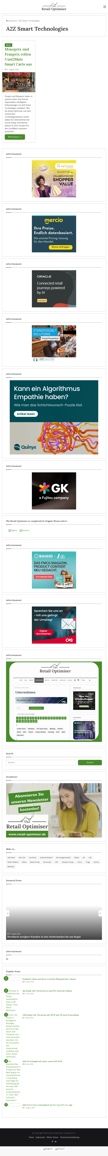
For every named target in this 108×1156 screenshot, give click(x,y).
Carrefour (32, 858)
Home (31, 1137)
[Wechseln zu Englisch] (48, 1149)
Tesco (79, 862)
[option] (54, 913)
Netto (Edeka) (13, 862)
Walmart (11, 867)
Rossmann (47, 862)
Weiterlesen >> (15, 137)
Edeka (76, 858)
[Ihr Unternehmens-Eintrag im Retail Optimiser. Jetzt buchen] (54, 701)
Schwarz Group (67, 862)
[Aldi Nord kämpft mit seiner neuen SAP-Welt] (13, 1081)
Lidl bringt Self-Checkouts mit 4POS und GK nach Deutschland (51, 1015)
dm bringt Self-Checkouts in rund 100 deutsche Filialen (47, 991)
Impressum (40, 1137)
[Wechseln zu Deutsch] (60, 1149)
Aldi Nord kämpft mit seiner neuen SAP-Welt (42, 1061)
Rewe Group (35, 862)
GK (84, 858)
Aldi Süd (22, 858)
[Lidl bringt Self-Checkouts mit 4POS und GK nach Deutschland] (13, 1036)
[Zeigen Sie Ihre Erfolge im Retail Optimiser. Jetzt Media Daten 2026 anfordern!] (54, 959)
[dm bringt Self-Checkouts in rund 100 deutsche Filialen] (13, 1001)
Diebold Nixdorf (46, 858)
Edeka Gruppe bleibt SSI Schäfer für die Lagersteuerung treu (43, 936)
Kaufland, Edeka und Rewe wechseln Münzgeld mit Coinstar (49, 979)
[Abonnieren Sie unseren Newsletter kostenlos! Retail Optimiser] (54, 810)
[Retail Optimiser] (54, 7)
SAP (56, 862)
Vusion (96, 862)
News (8, 45)
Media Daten (52, 1137)
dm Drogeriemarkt (63, 858)
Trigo (88, 862)
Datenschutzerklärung (69, 1137)
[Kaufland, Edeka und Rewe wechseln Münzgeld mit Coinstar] (13, 983)
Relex (24, 862)
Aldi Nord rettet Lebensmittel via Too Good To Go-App (47, 1105)
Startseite (12, 21)
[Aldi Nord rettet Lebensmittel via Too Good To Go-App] (13, 1109)
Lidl (90, 858)
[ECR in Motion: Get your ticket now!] (54, 178)
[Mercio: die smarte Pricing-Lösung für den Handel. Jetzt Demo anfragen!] (54, 233)
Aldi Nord (11, 858)
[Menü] (104, 8)
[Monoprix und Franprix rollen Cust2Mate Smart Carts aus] (18, 82)
